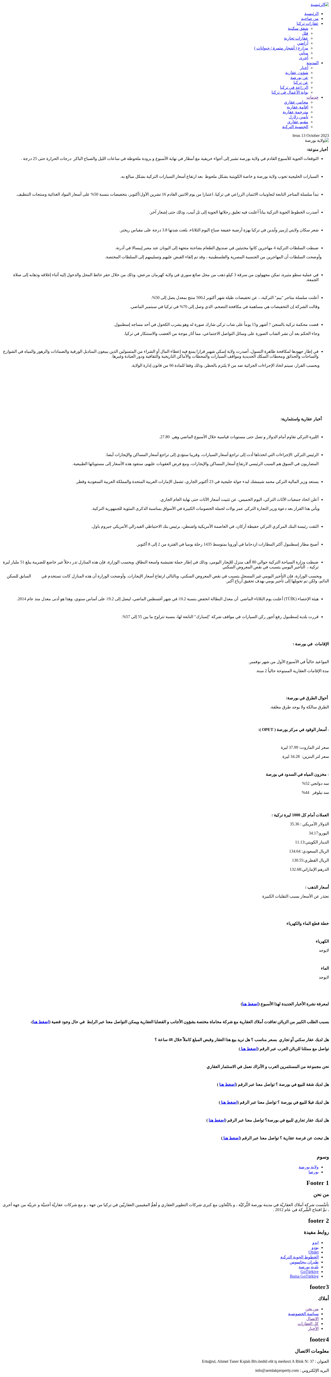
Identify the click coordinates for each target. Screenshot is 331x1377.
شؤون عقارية (296, 72)
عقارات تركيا (308, 23)
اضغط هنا (250, 1004)
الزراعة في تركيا (294, 87)
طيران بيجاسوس (304, 1262)
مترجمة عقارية (295, 112)
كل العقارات (308, 1323)
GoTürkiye (309, 1271)
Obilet (314, 1252)
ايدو (315, 1242)
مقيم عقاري (297, 122)
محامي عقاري (296, 102)
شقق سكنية (298, 28)
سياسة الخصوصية (303, 1314)
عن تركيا (301, 82)
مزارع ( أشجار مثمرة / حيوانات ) (281, 48)
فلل (305, 33)
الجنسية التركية (295, 126)
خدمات (312, 97)
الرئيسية (311, 13)
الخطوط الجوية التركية (299, 1257)
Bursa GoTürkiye (304, 1276)
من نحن (312, 1309)
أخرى (303, 58)
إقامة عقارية (297, 107)
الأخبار (313, 1328)
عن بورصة (299, 77)
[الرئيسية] (320, 4)
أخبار (304, 67)
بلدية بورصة (309, 1267)
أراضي (302, 43)
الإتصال (312, 1318)
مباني (303, 53)
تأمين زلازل (298, 117)
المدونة (312, 63)
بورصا (314, 1172)
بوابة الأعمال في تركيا (290, 92)
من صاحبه (310, 18)
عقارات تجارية (296, 38)
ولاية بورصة (309, 1167)
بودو (315, 1247)
